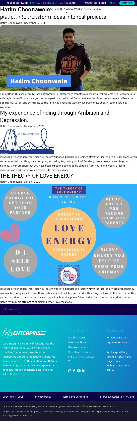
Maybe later (68, 243)
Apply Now (127, 3)
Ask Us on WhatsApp (71, 236)
